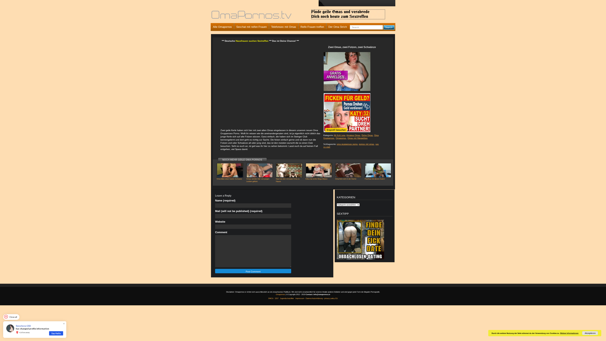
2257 (277, 298)
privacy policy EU (331, 298)
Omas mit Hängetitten (358, 138)
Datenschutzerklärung (314, 298)
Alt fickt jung (339, 135)
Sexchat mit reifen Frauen (251, 26)
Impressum (299, 298)
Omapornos (341, 138)
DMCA (270, 298)
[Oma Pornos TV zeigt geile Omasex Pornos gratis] (251, 16)
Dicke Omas (367, 135)
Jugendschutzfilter (287, 298)
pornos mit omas (366, 144)
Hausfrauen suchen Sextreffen (252, 41)
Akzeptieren (590, 333)
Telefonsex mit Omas (283, 26)
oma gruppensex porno (347, 144)
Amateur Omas (353, 135)
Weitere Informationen (569, 333)
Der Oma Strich (337, 26)
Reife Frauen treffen (312, 26)
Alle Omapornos (222, 26)
